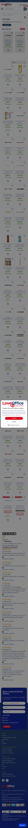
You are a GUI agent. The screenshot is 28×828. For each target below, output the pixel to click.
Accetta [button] (14, 418)
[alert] (14, 414)
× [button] (25, 401)
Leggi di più (18, 415)
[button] (14, 425)
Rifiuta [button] (14, 422)
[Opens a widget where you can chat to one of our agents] (22, 825)
